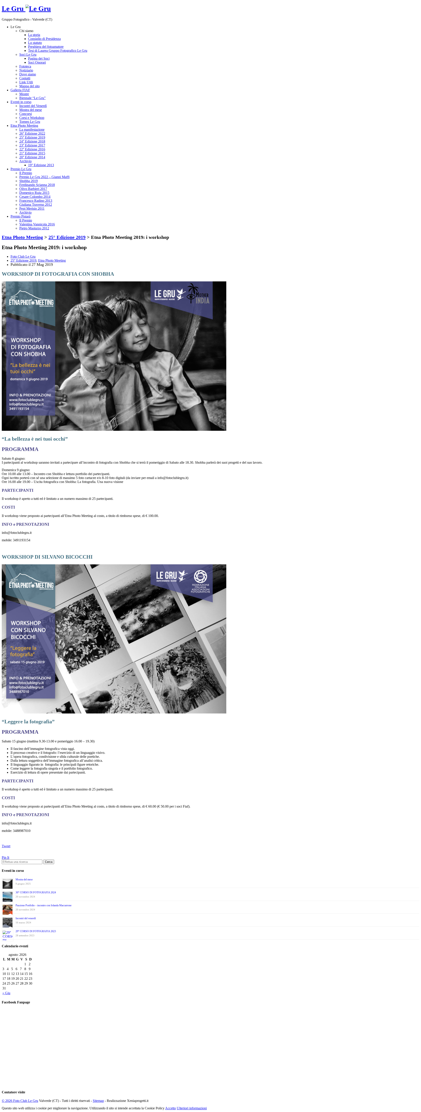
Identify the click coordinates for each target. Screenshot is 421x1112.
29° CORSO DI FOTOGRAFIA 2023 (36, 931)
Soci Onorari (37, 62)
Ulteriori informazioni (192, 1108)
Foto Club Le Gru (23, 256)
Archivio (25, 161)
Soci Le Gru (27, 54)
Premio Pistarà (20, 216)
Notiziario (26, 70)
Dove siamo (27, 74)
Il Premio (25, 173)
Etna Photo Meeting (24, 125)
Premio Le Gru (21, 169)
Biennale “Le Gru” (32, 98)
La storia (34, 35)
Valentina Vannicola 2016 (37, 224)
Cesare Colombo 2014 (34, 196)
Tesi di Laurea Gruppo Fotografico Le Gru (57, 50)
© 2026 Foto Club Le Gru (20, 1101)
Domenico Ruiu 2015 (34, 193)
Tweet (6, 846)
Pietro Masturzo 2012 (34, 228)
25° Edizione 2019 (32, 137)
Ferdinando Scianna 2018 (37, 185)
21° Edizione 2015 (32, 153)
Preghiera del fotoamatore (46, 46)
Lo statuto (35, 43)
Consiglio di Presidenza (44, 39)
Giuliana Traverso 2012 (35, 204)
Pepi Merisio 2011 (32, 208)
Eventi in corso (21, 102)
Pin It (5, 857)
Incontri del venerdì (26, 918)
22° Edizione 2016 (32, 149)
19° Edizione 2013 (41, 165)
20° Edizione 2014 (32, 157)
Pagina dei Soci (39, 58)
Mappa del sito (29, 86)
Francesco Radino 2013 (35, 200)
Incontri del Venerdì (33, 106)
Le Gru (13, 9)
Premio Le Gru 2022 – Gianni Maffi (44, 177)
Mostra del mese (30, 110)
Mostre (24, 94)
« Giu (6, 993)
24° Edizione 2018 (32, 141)
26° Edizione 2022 (32, 133)
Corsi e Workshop (31, 118)
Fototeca (25, 66)
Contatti (24, 78)
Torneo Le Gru (29, 121)
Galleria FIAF (20, 90)
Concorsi (25, 114)
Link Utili (26, 82)
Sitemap (98, 1101)
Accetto (170, 1108)
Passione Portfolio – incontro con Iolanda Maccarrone (43, 905)
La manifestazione (32, 129)
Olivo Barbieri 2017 (33, 189)
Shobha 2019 (28, 181)
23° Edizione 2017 (32, 145)
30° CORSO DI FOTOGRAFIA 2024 (36, 892)
